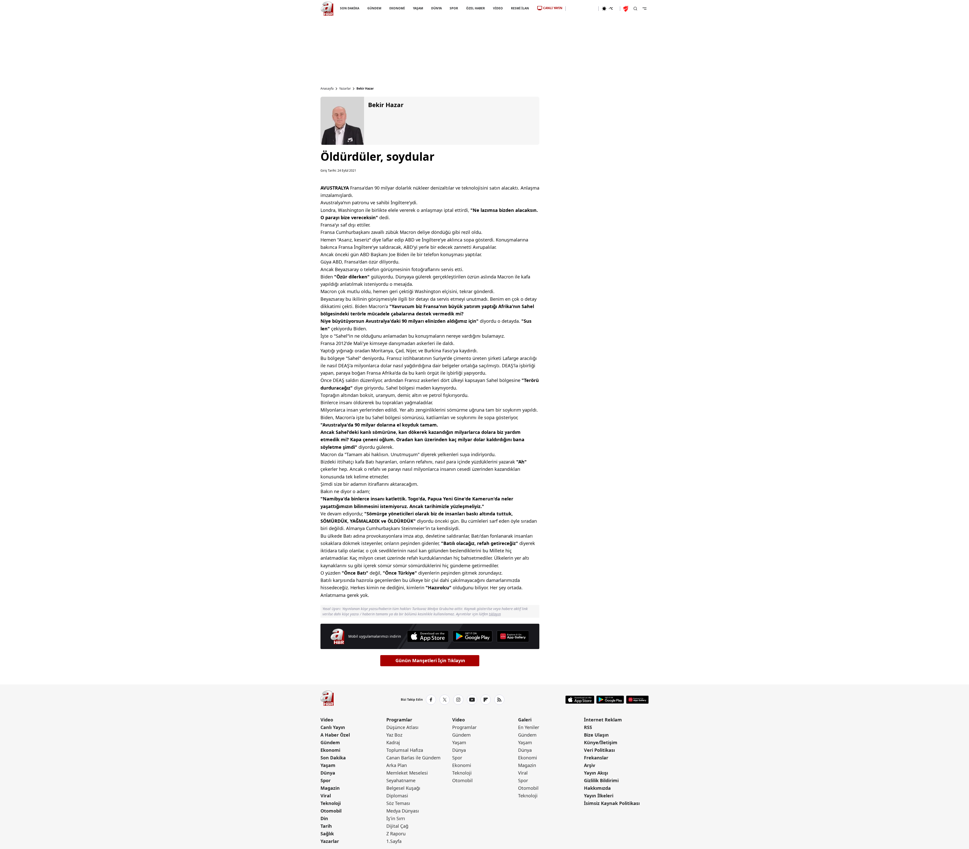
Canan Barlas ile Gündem (413, 758)
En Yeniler (528, 727)
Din (324, 818)
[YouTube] (472, 700)
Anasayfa (327, 89)
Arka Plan (396, 765)
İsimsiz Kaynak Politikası (612, 803)
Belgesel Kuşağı (403, 788)
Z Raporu (396, 834)
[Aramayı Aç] (635, 9)
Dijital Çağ (397, 826)
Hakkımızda (597, 788)
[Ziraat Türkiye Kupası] (626, 8)
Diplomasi (397, 796)
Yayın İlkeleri (598, 796)
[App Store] (427, 636)
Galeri (524, 720)
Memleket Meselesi (407, 773)
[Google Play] (472, 636)
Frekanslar (596, 758)
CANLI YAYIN (552, 8)
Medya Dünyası (402, 811)
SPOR (454, 8)
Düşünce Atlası (402, 727)
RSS (588, 727)
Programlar (399, 720)
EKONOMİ (397, 8)
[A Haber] (327, 8)
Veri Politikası (599, 750)
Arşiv (589, 765)
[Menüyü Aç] (644, 9)
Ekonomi (330, 750)
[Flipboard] (486, 700)
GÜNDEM (374, 8)
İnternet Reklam (603, 720)
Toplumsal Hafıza (404, 750)
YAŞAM (418, 8)
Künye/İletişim (600, 742)
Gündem (330, 742)
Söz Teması (398, 803)
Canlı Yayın (332, 727)
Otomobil (330, 811)
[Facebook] (431, 700)
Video (326, 720)
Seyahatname (400, 780)
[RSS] (499, 700)
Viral (325, 796)
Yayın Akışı (596, 773)
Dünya (327, 773)
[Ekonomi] (582, 8)
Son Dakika (333, 758)
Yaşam (327, 765)
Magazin (330, 788)
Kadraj (393, 742)
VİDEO (498, 8)
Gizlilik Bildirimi (601, 780)
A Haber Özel (335, 735)
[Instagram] (458, 700)
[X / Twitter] (445, 700)
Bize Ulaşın (596, 735)
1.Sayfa (394, 841)
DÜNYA (436, 8)
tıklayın (495, 614)
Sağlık (327, 834)
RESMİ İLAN (520, 8)
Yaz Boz (394, 735)
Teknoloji (330, 803)
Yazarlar (345, 89)
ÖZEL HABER (475, 8)
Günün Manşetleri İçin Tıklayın (430, 660)
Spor (325, 780)
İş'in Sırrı (395, 818)
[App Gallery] (513, 636)
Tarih (326, 826)
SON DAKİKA (349, 8)
